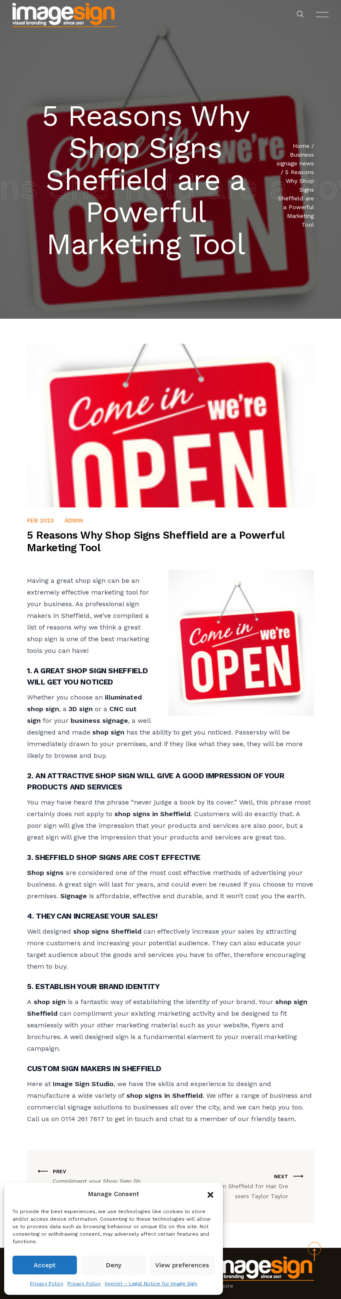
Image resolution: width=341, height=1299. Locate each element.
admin (73, 520)
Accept (45, 1265)
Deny (113, 1265)
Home (301, 145)
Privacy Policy (46, 1284)
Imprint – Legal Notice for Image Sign (151, 1284)
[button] (210, 1194)
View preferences (182, 1265)
